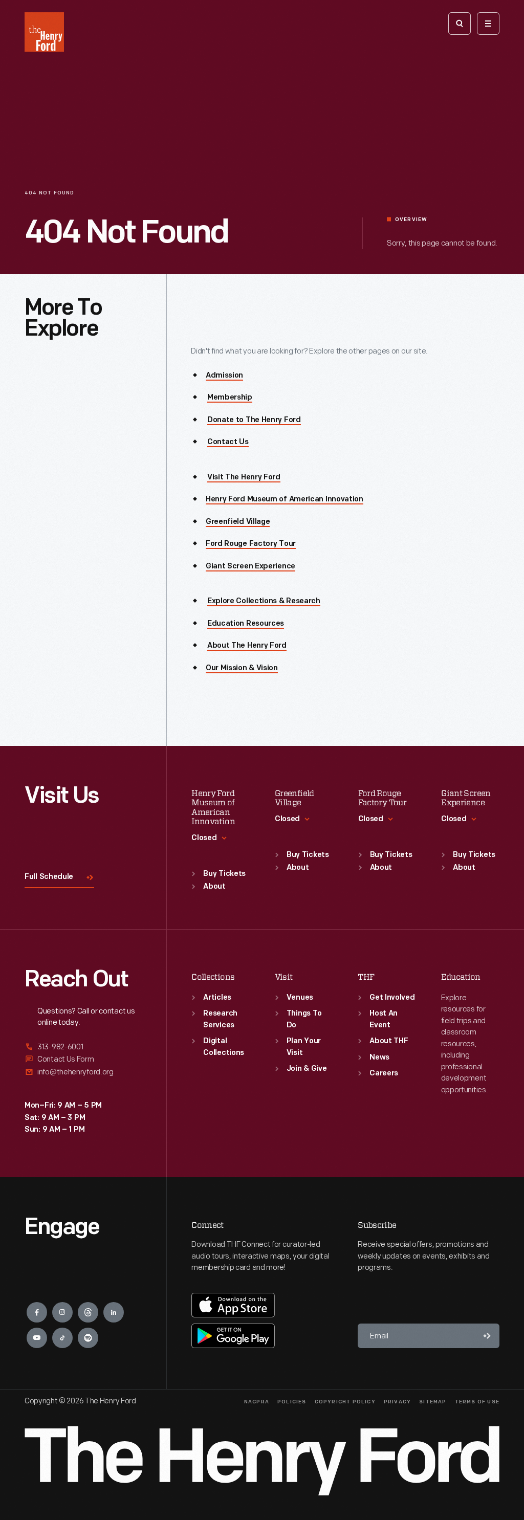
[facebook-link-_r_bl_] (37, 1312)
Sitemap (432, 1402)
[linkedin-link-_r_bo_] (113, 1312)
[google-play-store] (233, 1336)
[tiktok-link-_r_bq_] (62, 1338)
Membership (229, 398)
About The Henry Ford (247, 646)
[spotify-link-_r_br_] (88, 1338)
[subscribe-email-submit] (487, 1336)
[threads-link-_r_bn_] (88, 1312)
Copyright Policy (345, 1402)
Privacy (397, 1402)
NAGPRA (256, 1402)
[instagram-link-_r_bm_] (62, 1312)
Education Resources (245, 624)
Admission (224, 376)
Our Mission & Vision (242, 668)
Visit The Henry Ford (243, 477)
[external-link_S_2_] (83, 1059)
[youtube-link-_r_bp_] (37, 1338)
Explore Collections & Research (263, 601)
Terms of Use (477, 1402)
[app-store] (233, 1305)
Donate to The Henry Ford (254, 420)
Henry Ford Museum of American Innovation (284, 499)
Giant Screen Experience (250, 566)
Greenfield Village (238, 522)
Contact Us (228, 442)
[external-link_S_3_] (83, 1072)
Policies (292, 1402)
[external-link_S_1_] (83, 1047)
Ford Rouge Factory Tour (251, 544)
